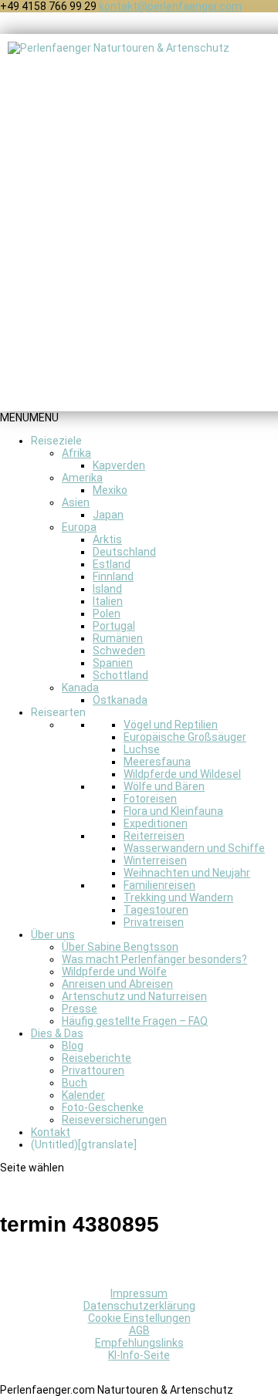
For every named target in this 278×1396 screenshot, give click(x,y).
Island (107, 589)
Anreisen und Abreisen (117, 984)
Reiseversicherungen (114, 1120)
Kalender (83, 1095)
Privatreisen (154, 922)
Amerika (82, 478)
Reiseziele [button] (56, 440)
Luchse (142, 749)
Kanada (80, 687)
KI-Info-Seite (139, 1355)
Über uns (53, 934)
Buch (74, 1083)
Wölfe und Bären (164, 786)
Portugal (114, 626)
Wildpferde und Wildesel (182, 774)
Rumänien (118, 638)
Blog (72, 1045)
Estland (112, 564)
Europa (79, 527)
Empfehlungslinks (139, 1343)
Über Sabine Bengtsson (120, 947)
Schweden (119, 650)
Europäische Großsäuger (185, 737)
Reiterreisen (154, 836)
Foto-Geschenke (103, 1107)
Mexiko (110, 490)
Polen (106, 613)
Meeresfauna (157, 761)
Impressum (139, 1293)
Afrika (76, 453)
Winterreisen (155, 860)
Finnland (113, 576)
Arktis (107, 539)
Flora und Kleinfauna (173, 811)
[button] (29, 417)
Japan (108, 515)
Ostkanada (120, 700)
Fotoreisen (150, 799)
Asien (76, 502)
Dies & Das (57, 1033)
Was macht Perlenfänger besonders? (154, 959)
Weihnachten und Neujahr (187, 873)
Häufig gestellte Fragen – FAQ (135, 1021)
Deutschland (124, 552)
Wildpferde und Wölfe (114, 971)
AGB (139, 1330)
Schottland (120, 675)
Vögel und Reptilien (171, 724)
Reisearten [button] (58, 712)
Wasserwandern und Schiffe (194, 848)
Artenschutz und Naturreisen (134, 996)
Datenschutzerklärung (139, 1306)
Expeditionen (156, 823)
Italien (108, 601)
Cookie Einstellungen (139, 1318)
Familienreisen (159, 885)
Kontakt (50, 1132)
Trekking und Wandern (178, 897)
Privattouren (93, 1070)
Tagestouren (156, 910)
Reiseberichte (96, 1058)
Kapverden (119, 465)
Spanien (113, 663)
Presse (79, 1008)
